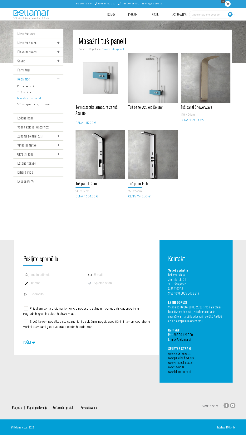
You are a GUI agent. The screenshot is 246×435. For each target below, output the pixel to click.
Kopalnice (23, 78)
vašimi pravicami (34, 327)
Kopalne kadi (25, 86)
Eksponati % (179, 14)
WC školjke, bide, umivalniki (34, 104)
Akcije (155, 14)
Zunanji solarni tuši (30, 135)
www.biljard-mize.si (179, 371)
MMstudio (230, 427)
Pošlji (27, 342)
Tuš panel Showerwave (196, 107)
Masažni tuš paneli (29, 98)
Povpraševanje (89, 407)
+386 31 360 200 (106, 3)
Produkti (133, 14)
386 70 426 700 (183, 334)
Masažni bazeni (27, 42)
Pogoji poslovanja (37, 407)
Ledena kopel (25, 117)
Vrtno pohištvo (27, 145)
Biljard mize (25, 172)
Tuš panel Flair (138, 183)
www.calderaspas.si (179, 353)
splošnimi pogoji (95, 321)
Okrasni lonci (25, 154)
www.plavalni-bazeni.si (181, 357)
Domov (111, 14)
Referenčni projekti (63, 407)
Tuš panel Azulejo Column (146, 107)
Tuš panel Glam (86, 183)
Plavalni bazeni (27, 51)
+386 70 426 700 (130, 3)
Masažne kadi (26, 33)
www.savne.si (176, 367)
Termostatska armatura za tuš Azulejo (97, 110)
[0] (228, 4)
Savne (21, 60)
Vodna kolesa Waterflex (33, 126)
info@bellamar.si (153, 3)
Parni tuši (23, 69)
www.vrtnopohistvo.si (180, 362)
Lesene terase (26, 163)
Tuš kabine (24, 92)
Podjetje (17, 407)
